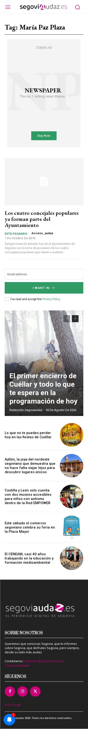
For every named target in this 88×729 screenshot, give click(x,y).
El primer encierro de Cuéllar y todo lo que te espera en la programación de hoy (43, 388)
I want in (41, 288)
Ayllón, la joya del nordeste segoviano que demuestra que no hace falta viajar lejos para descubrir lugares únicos (30, 465)
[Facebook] (10, 691)
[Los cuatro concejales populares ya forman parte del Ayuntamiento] (44, 181)
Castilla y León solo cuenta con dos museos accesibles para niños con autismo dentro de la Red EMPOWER (28, 496)
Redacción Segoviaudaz (25, 410)
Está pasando (16, 233)
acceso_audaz (42, 233)
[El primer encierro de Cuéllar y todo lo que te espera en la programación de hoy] (44, 363)
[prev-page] (66, 318)
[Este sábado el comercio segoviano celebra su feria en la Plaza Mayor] (72, 527)
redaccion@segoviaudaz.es (44, 661)
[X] (35, 691)
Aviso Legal (13, 705)
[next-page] (75, 318)
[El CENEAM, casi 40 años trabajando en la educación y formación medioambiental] (72, 558)
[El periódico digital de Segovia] (43, 7)
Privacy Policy (51, 299)
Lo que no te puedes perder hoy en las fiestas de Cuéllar (28, 435)
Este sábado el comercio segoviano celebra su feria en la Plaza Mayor (30, 527)
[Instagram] (22, 691)
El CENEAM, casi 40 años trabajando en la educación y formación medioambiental (29, 558)
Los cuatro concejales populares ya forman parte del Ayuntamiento (42, 219)
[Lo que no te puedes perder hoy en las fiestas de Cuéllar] (72, 435)
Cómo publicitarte (17, 665)
